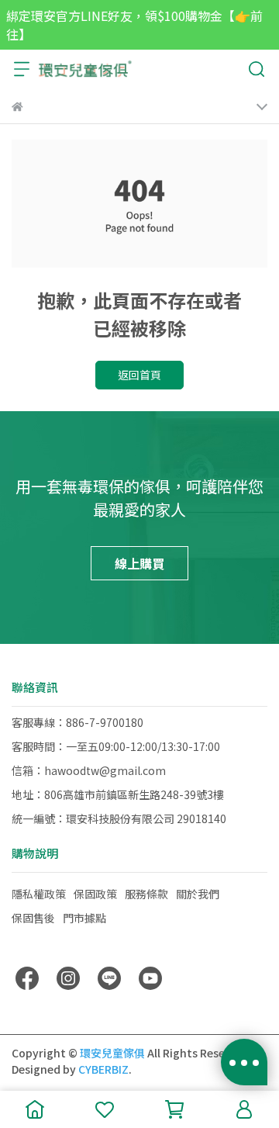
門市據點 (84, 918)
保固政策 (95, 893)
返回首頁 (139, 374)
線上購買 (139, 563)
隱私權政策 (39, 893)
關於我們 (197, 893)
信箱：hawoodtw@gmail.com (89, 770)
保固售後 (33, 918)
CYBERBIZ (103, 1069)
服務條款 (146, 893)
